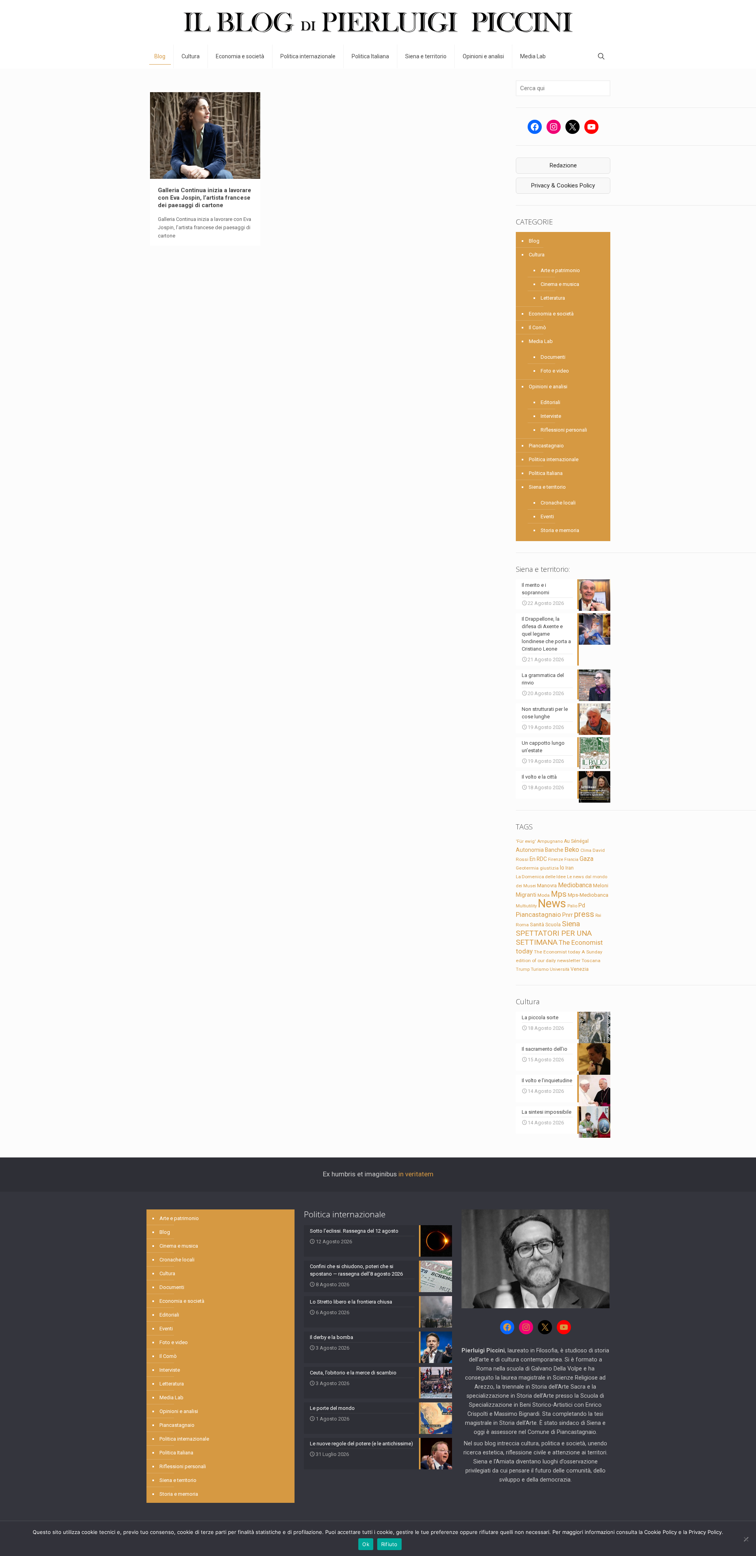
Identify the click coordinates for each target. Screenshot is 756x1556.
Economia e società (551, 314)
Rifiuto (389, 1544)
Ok (365, 1544)
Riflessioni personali (564, 430)
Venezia (580, 969)
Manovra (547, 885)
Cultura (537, 255)
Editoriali (550, 402)
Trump (523, 969)
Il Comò (537, 327)
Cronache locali (558, 503)
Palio (572, 906)
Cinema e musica (560, 284)
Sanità (537, 924)
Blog (534, 241)
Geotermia (527, 868)
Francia (571, 859)
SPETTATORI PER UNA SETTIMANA (554, 938)
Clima (585, 850)
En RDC (538, 859)
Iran (569, 868)
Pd (581, 905)
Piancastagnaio (546, 446)
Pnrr (567, 915)
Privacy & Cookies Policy (563, 185)
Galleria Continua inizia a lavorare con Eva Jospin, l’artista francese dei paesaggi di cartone (204, 198)
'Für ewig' (526, 841)
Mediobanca (575, 885)
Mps (559, 894)
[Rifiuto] (746, 1539)
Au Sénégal (576, 841)
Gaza (586, 858)
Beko (572, 849)
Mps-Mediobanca (588, 895)
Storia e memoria (560, 530)
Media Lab (541, 341)
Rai (598, 915)
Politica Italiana (546, 473)
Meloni (600, 885)
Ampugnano (550, 841)
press (584, 914)
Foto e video (555, 371)
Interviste (551, 416)
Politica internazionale (553, 459)
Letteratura (553, 298)
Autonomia (530, 850)
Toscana (591, 960)
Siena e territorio (547, 487)
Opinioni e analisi (548, 386)
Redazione (563, 165)
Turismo (539, 969)
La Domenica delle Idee (541, 876)
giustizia (549, 868)
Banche (554, 850)
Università (559, 969)
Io (562, 867)
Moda (543, 895)
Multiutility (526, 906)
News (552, 903)
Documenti (553, 357)
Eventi (547, 516)
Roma (522, 924)
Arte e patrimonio (560, 270)
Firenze (555, 859)
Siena (571, 923)
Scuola (553, 924)
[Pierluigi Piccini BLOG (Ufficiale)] (378, 22)
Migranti (526, 895)
